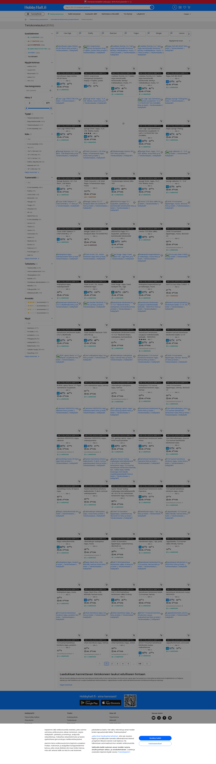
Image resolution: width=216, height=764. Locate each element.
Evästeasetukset (155, 743)
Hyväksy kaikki (155, 738)
